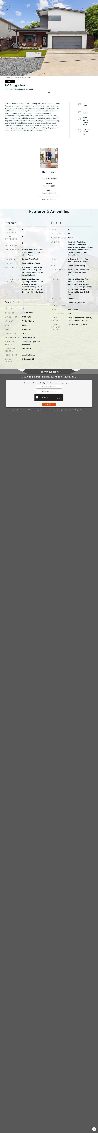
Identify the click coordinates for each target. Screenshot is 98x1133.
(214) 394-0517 (49, 186)
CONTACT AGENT (49, 199)
